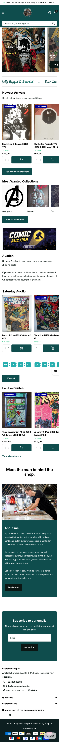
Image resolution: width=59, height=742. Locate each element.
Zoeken (53, 23)
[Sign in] (49, 12)
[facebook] (3, 715)
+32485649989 (14, 682)
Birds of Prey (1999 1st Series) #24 (16, 336)
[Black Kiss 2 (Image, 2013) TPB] (17, 122)
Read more (13, 587)
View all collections (15, 219)
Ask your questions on (22, 690)
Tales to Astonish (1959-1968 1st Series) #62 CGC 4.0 (16, 433)
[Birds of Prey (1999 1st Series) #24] (17, 313)
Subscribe (29, 647)
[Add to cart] (21, 159)
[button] (9, 345)
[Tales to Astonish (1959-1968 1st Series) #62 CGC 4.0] (17, 410)
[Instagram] (9, 715)
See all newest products (17, 171)
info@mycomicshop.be (18, 686)
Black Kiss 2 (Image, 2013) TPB (15, 145)
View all (11, 378)
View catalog (4, 13)
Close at (17, 359)
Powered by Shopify (42, 723)
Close (29, 698)
